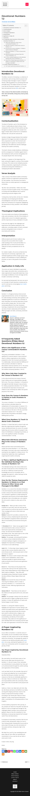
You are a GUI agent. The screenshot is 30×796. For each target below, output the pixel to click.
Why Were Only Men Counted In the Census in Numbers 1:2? (15, 46)
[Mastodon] (17, 751)
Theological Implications (9, 32)
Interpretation (6, 34)
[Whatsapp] (14, 751)
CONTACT (15, 781)
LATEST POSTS (15, 777)
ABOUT (15, 779)
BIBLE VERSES (15, 774)
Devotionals (4, 21)
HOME (15, 772)
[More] (3, 754)
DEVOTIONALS (15, 775)
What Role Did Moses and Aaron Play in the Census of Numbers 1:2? (15, 55)
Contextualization (7, 29)
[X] (6, 751)
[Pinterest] (8, 751)
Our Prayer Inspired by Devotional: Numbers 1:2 (16, 66)
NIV (17, 88)
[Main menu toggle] (27, 4)
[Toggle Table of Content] (25, 25)
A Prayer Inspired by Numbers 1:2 (11, 64)
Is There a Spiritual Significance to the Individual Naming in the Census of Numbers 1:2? (16, 58)
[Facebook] (3, 751)
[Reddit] (23, 751)
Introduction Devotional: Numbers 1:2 (12, 27)
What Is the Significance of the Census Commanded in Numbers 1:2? (13, 43)
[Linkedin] (20, 751)
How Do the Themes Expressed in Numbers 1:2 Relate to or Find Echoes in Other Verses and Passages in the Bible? (16, 61)
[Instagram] (11, 751)
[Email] (26, 751)
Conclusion (5, 37)
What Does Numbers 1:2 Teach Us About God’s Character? (15, 52)
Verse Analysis (6, 31)
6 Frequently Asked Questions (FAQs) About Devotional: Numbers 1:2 (13, 40)
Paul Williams (13, 316)
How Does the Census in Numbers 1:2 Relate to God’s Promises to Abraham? (15, 49)
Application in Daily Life (8, 36)
